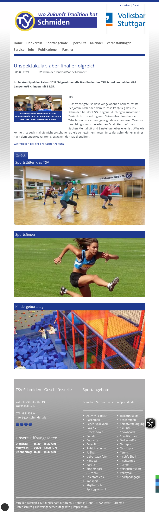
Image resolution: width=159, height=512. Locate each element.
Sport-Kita (79, 43)
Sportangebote (57, 43)
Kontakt (80, 503)
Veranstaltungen (119, 43)
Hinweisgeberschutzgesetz (52, 507)
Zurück (21, 155)
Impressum (80, 507)
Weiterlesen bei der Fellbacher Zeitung (39, 144)
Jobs (31, 49)
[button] (34, 47)
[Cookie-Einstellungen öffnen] (5, 507)
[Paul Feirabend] (38, 108)
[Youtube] (30, 424)
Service (19, 49)
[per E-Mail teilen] (157, 487)
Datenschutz (24, 507)
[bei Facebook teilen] (157, 480)
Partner (67, 49)
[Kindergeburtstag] (79, 336)
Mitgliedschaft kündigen (56, 503)
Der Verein (34, 43)
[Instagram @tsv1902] (21, 424)
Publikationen (48, 49)
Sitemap (119, 503)
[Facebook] (17, 424)
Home (18, 43)
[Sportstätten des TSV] (79, 192)
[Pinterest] (26, 424)
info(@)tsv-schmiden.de (31, 417)
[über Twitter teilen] (157, 484)
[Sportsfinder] (79, 264)
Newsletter (103, 503)
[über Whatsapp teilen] (157, 477)
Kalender (96, 43)
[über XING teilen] (157, 491)
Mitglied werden (26, 503)
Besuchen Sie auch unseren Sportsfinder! (110, 402)
